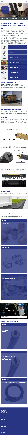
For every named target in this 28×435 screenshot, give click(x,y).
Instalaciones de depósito (4, 413)
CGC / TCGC (2, 428)
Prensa (2, 420)
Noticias (2, 417)
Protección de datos (3, 426)
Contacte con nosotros (5, 316)
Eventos (2, 418)
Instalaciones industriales (4, 412)
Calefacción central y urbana (5, 409)
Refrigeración (3, 411)
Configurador (3, 419)
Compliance (2, 429)
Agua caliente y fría (3, 410)
